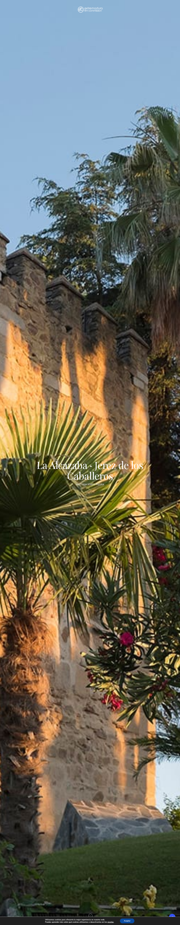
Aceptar (127, 921)
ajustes (111, 922)
